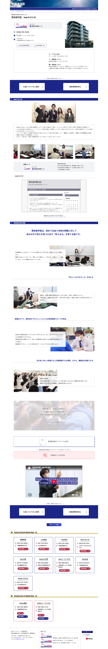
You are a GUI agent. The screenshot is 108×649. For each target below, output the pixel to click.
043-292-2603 (63, 543)
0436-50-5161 (84, 543)
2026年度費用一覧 (39, 45)
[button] (14, 151)
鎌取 (63, 642)
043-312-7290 (22, 582)
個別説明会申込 (75, 86)
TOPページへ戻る (54, 525)
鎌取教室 (55, 638)
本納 (71, 640)
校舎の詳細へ (22, 549)
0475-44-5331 (84, 563)
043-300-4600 (43, 563)
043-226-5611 (43, 543)
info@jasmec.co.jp (19, 639)
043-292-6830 (22, 543)
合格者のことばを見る (57, 455)
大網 (76, 638)
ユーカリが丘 (64, 640)
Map (19, 613)
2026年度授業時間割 (23, 45)
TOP (12, 11)
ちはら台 (70, 638)
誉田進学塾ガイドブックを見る (58, 441)
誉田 (64, 638)
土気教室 (60, 638)
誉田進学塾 (18, 4)
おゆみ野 (56, 640)
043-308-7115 (43, 607)
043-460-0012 (63, 563)
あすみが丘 (56, 642)
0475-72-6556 (22, 563)
